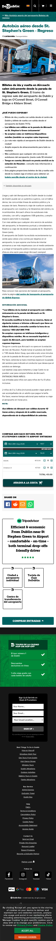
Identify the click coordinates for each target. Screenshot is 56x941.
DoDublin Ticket (28, 793)
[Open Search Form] (35, 6)
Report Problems (28, 850)
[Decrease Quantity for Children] (44, 468)
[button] (51, 5)
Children (9, 468)
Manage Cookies (27, 937)
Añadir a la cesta (25, 483)
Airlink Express (28, 790)
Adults (5, 461)
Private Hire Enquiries (28, 843)
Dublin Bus (28, 797)
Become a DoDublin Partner (28, 854)
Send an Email (28, 839)
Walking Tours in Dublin (28, 776)
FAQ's (28, 807)
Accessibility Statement (28, 825)
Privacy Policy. (30, 736)
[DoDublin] (11, 2)
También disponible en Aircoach (18, 186)
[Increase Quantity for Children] (52, 468)
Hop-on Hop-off (28, 750)
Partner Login (27, 862)
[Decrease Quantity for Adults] (44, 460)
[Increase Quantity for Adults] (52, 460)
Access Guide (28, 829)
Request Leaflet (28, 846)
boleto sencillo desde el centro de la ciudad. (26, 177)
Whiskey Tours (28, 765)
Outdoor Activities (28, 772)
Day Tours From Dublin (28, 758)
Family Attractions (28, 780)
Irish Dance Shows (28, 761)
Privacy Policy (28, 818)
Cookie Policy (28, 822)
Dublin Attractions (28, 769)
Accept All (27, 931)
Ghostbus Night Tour (28, 754)
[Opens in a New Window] (15, 507)
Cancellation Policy (28, 814)
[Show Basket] (42, 6)
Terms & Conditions (28, 811)
